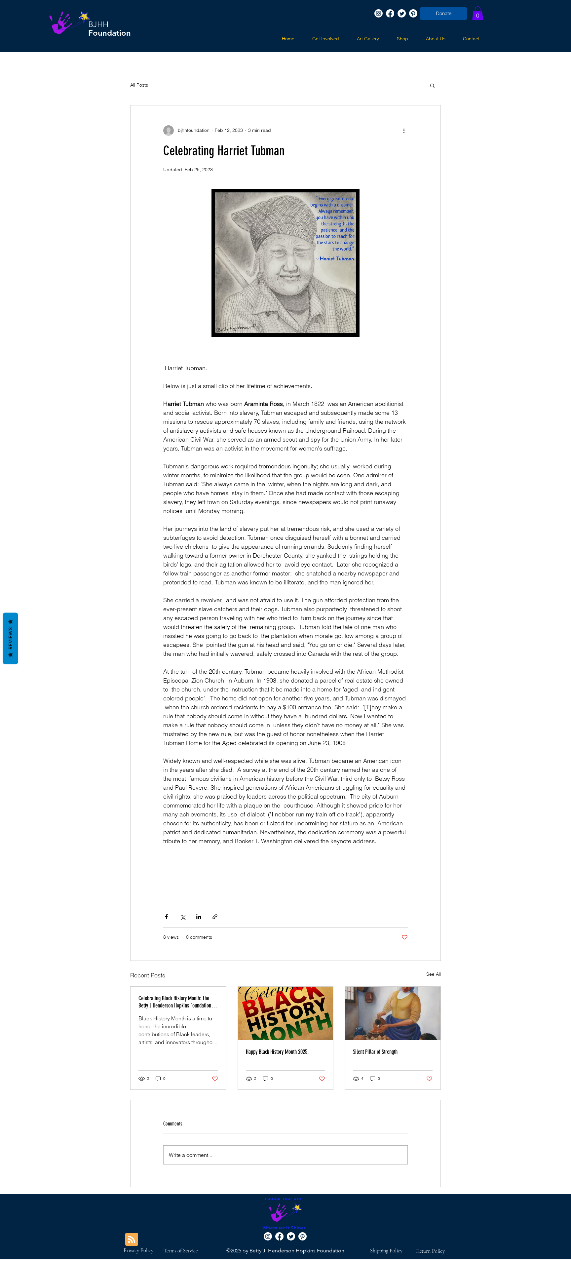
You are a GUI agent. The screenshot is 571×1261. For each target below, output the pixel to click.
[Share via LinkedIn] (199, 917)
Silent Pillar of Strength (375, 1051)
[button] (477, 13)
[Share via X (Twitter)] (182, 917)
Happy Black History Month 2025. (277, 1051)
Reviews (10, 638)
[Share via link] (215, 917)
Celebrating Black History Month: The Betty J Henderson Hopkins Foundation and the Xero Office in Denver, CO (174, 1002)
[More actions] (404, 131)
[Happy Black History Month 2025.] (285, 1013)
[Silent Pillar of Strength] (392, 1013)
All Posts (139, 85)
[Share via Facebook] (166, 917)
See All (433, 974)
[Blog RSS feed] (131, 1239)
